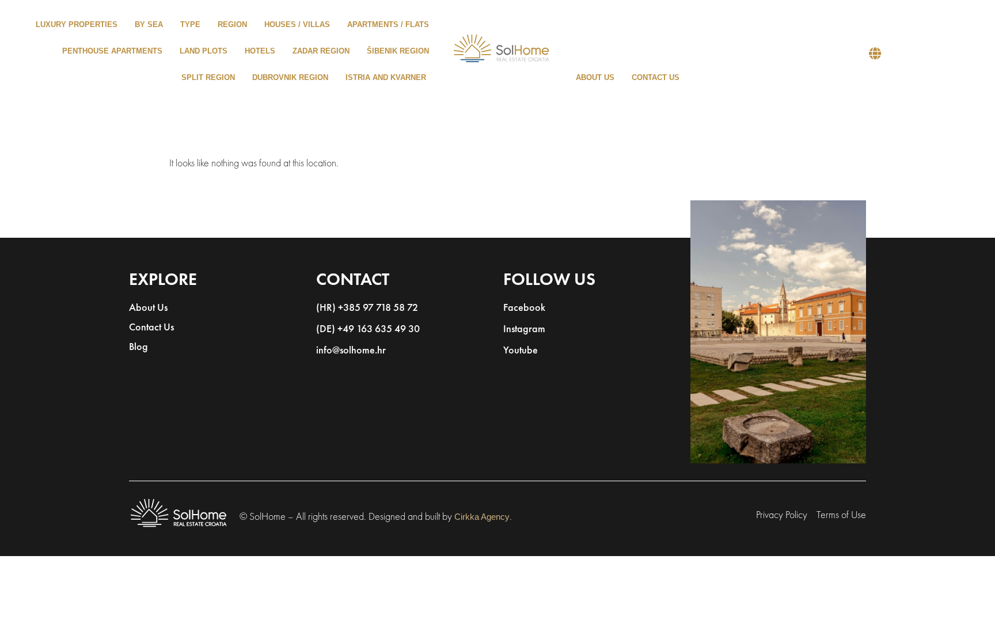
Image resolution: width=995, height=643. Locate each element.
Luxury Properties (76, 24)
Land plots (203, 51)
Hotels (260, 51)
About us (595, 77)
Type (190, 24)
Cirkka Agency (482, 517)
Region (232, 24)
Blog (138, 348)
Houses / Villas (297, 24)
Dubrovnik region (290, 77)
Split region (208, 77)
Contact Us (151, 328)
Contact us (655, 77)
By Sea (149, 24)
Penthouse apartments (112, 51)
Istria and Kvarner (385, 77)
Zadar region (321, 51)
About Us (148, 308)
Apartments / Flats (388, 24)
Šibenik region (398, 51)
